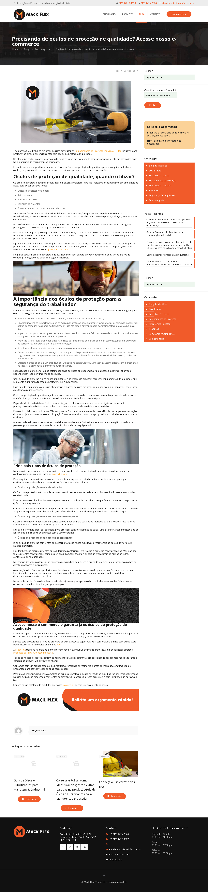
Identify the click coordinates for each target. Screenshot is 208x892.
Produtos (154, 190)
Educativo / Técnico (159, 175)
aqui (59, 644)
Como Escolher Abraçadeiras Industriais (167, 254)
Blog (26, 49)
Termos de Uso (114, 859)
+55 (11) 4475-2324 (119, 834)
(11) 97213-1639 (127, 3)
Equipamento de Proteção (162, 180)
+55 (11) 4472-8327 (119, 839)
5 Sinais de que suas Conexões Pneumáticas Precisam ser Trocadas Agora (169, 263)
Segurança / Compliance (162, 195)
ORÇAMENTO (178, 14)
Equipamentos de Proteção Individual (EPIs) (98, 150)
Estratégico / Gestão (160, 185)
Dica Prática (155, 170)
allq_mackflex (38, 730)
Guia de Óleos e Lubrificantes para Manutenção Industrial (29, 784)
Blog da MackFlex (158, 165)
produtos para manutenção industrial (33, 652)
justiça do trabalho (58, 249)
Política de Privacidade (117, 854)
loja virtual (68, 685)
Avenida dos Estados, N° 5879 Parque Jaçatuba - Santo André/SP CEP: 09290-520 (78, 837)
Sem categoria (42, 49)
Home (15, 49)
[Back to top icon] (104, 876)
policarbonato (59, 474)
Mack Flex (20, 649)
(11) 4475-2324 (149, 3)
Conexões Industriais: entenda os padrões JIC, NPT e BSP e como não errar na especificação (168, 222)
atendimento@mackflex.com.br (177, 3)
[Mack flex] (31, 14)
